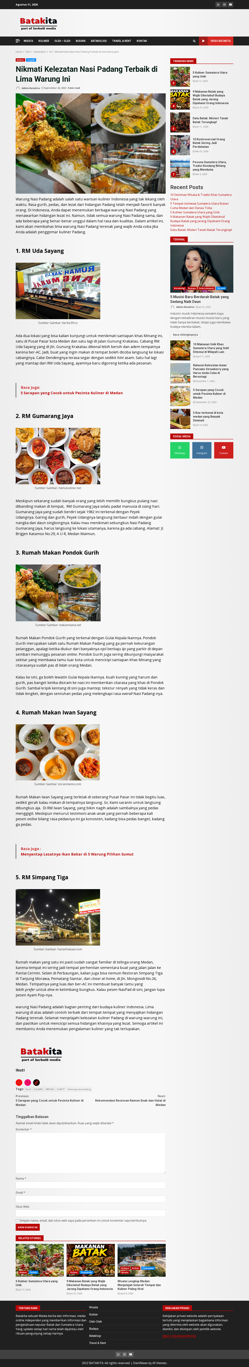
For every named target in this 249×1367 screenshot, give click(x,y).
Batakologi (179, 288)
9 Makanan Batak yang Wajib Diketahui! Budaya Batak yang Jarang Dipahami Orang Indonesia (91, 1260)
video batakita (221, 40)
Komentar (24, 1129)
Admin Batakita (30, 88)
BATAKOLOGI (99, 40)
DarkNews (140, 1363)
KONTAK (142, 40)
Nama (21, 1178)
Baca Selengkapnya (185, 334)
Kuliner (20, 60)
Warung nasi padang (79, 1089)
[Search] (194, 41)
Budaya (125, 1268)
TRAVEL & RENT (121, 40)
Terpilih (31, 60)
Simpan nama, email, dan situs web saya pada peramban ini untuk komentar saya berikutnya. (83, 1220)
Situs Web (22, 1207)
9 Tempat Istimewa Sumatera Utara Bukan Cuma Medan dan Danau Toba (180, 168)
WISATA (28, 40)
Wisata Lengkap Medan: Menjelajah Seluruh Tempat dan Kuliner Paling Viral (142, 1260)
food (28, 1089)
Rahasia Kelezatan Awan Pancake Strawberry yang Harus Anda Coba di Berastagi (180, 373)
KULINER (43, 40)
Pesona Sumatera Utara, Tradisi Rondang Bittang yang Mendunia (180, 122)
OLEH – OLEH (62, 40)
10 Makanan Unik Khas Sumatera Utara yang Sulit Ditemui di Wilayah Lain (180, 350)
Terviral (221, 288)
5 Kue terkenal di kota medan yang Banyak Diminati (180, 419)
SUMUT (61, 1089)
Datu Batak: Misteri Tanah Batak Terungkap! (180, 77)
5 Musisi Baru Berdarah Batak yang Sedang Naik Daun (201, 269)
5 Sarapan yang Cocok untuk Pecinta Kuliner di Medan (72, 392)
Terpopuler (86, 1272)
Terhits (33, 1272)
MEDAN (50, 1089)
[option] (201, 78)
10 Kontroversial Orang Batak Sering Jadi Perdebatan (180, 100)
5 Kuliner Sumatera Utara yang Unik (40, 1260)
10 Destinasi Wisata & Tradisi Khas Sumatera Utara (180, 145)
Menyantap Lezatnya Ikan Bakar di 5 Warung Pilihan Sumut (77, 854)
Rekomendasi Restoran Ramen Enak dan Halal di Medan (130, 1100)
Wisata (125, 1272)
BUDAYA (80, 40)
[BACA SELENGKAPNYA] (179, 1336)
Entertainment (206, 288)
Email (20, 1193)
